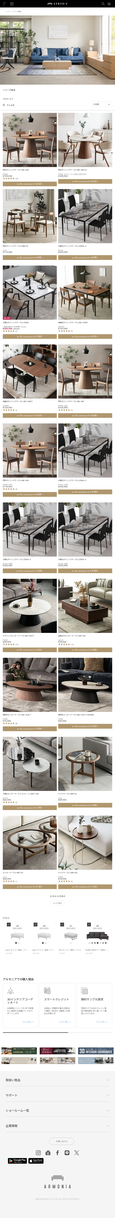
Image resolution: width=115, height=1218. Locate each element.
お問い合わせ (62, 1141)
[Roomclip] (48, 1152)
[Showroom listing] (12, 4)
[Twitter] (76, 1152)
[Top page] (57, 5)
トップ (8, 11)
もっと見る (57, 903)
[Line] (67, 1152)
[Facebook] (57, 1152)
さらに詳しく (28, 1021)
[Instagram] (38, 1152)
